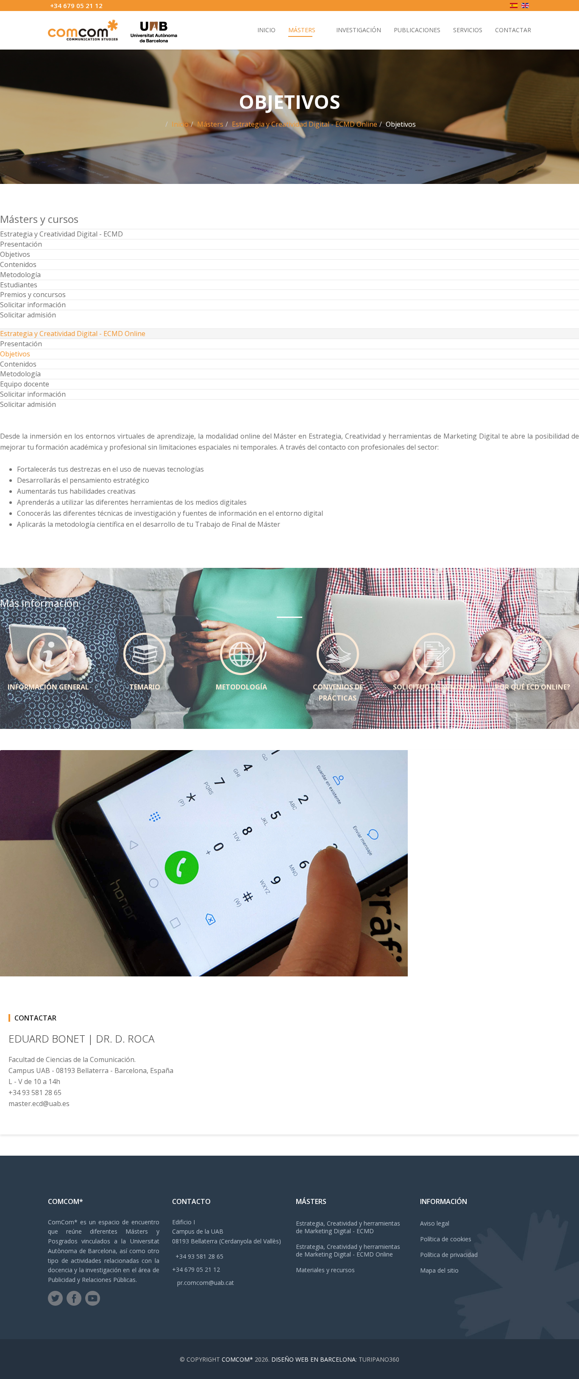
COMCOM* (237, 1359)
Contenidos (18, 264)
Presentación (21, 244)
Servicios (467, 30)
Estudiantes (18, 284)
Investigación (358, 30)
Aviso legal (434, 1223)
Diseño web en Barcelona (313, 1359)
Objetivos (15, 254)
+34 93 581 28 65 (199, 1256)
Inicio (266, 30)
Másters (301, 30)
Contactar (513, 30)
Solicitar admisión (28, 315)
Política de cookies (445, 1239)
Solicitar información (33, 304)
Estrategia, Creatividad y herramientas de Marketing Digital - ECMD (348, 1227)
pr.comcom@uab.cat (205, 1283)
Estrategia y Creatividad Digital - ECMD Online (304, 124)
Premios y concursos (33, 294)
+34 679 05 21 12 (76, 5)
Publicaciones (417, 30)
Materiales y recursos (325, 1270)
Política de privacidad (449, 1255)
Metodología (20, 274)
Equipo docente (24, 384)
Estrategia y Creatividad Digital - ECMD (61, 234)
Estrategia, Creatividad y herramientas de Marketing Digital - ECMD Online (348, 1250)
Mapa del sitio (439, 1270)
